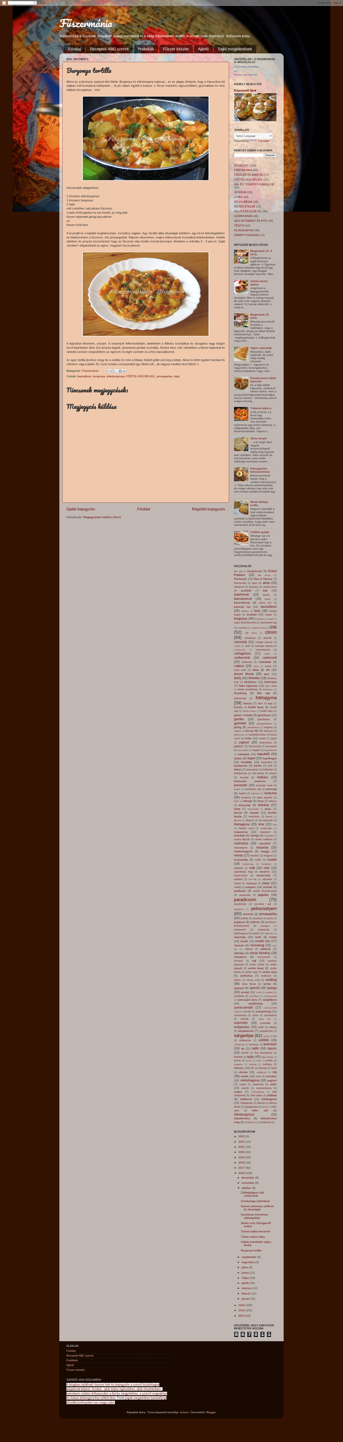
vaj (275, 1072)
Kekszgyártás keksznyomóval (260, 470)
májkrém (238, 868)
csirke (267, 654)
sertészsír (266, 975)
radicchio (268, 933)
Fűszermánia (85, 23)
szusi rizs (264, 1019)
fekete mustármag (247, 689)
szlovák (244, 1019)
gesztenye (264, 715)
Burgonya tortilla (251, 1250)
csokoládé (264, 662)
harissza (268, 731)
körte (237, 808)
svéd (258, 992)
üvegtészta (250, 1122)
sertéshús (246, 975)
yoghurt (272, 1080)
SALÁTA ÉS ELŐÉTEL (248, 211)
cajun (270, 619)
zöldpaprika (246, 1103)
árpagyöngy (251, 1106)
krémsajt (271, 789)
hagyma (268, 727)
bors (257, 611)
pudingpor (265, 926)
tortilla (269, 1060)
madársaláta (266, 828)
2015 (242, 1305)
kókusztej (245, 805)
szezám (247, 1011)
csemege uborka (263, 646)
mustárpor (266, 864)
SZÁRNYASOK (243, 216)
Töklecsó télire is (260, 408)
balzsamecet (243, 598)
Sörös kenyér (258, 438)
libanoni (237, 820)
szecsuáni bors (247, 999)
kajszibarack (270, 750)
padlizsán (240, 890)
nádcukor (267, 879)
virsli (258, 1076)
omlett (237, 887)
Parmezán (240, 578)
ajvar (254, 583)
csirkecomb (242, 657)
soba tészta (249, 984)
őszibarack (265, 1122)
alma (266, 583)
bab (265, 590)
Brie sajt (238, 571)
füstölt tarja (266, 711)
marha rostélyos (264, 839)
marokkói (265, 843)
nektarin (238, 879)
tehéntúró (270, 1044)
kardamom (241, 765)
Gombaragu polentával (255, 1201)
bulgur (268, 614)
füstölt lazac (256, 707)
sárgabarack (246, 1030)
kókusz (273, 801)
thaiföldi (238, 1057)
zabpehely (258, 1084)
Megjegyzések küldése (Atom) (102, 517)
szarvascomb (270, 996)
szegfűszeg (255, 1003)
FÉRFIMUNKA (243, 170)
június (246, 1272)
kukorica (255, 793)
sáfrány (273, 1027)
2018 (242, 1162)
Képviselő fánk (245, 90)
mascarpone (241, 847)
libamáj (269, 816)
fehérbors (250, 682)
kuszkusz (246, 797)
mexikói (254, 855)
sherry (237, 980)
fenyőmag (240, 693)
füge (270, 703)
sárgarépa (243, 1035)
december (248, 1177)
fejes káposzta (248, 685)
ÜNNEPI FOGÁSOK (246, 235)
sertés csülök (257, 964)
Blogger (211, 1412)
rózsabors (240, 956)
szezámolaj (240, 1015)
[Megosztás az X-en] (117, 371)
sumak (245, 992)
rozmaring (257, 945)
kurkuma (271, 793)
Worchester (240, 583)
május (246, 1277)
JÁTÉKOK (240, 192)
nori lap (252, 879)
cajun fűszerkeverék (245, 622)
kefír (270, 765)
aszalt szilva (270, 587)
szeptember (249, 1257)
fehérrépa (270, 682)
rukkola (249, 949)
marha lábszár (242, 839)
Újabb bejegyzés (80, 509)
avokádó (246, 590)
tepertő (245, 1052)
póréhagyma (241, 933)
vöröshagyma (249, 1080)
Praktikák (146, 49)
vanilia (245, 1076)
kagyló (256, 750)
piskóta (244, 918)
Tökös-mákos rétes (253, 1236)
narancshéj (263, 875)
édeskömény (242, 1118)
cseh (247, 646)
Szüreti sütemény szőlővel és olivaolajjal (257, 1208)
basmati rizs (242, 606)
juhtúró (238, 746)
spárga (272, 988)
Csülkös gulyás (259, 532)
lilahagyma (242, 824)
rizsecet (239, 945)
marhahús (241, 843)
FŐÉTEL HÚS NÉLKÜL (140, 376)
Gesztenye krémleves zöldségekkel (254, 1216)
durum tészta (244, 674)
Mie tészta (264, 575)
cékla (255, 669)
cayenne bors (258, 628)
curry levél (240, 670)
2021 (242, 1146)
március (247, 1288)
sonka (267, 983)
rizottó (244, 941)
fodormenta (240, 698)
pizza (270, 918)
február (246, 1293)
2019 (242, 1157)
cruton (237, 646)
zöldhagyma (269, 1099)
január (246, 1298)
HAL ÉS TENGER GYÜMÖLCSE (254, 184)
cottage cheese (264, 642)
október (247, 1188)
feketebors (268, 689)
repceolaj (240, 937)
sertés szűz (251, 972)
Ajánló (203, 49)
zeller (273, 1084)
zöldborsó (246, 1099)
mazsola (262, 847)
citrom (271, 632)
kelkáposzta (240, 773)
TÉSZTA (239, 225)
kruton (237, 789)
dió (268, 669)
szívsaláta (265, 1023)
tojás (177, 376)
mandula (239, 835)
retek (258, 937)
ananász (253, 587)
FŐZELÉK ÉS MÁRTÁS (248, 174)
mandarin (265, 832)
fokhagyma (266, 697)
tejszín (272, 1048)
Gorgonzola (254, 571)
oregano (250, 887)
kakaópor (244, 754)
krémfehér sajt (253, 789)
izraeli (262, 738)
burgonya (99, 376)
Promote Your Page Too (245, 75)
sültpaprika (245, 1040)
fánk (260, 703)
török (274, 1068)
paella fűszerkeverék (265, 891)
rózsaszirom (263, 957)
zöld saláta (256, 1095)
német (237, 883)
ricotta (273, 937)
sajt (254, 960)
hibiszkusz (239, 734)
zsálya (238, 1091)
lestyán (254, 812)
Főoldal (74, 49)
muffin (258, 859)
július (245, 1267)
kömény (263, 805)
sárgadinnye (266, 1031)
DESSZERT (241, 165)
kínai (261, 801)
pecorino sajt (263, 904)
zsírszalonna (257, 1092)
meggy (265, 851)
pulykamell (240, 929)
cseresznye (240, 650)
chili (273, 627)
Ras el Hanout (263, 578)
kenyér (273, 773)
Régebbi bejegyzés (208, 509)
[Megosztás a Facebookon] (120, 371)
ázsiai (264, 1107)
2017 (242, 1167)
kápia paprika (264, 797)
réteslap (239, 953)
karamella (266, 762)
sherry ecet (253, 980)
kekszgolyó (253, 769)
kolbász (262, 777)
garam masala (243, 715)
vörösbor (271, 1076)
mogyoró (268, 855)
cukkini (239, 666)
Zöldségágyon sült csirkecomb (252, 1194)
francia (247, 703)
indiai (248, 738)
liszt (275, 824)
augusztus (248, 1262)
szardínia (253, 996)
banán (268, 599)
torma (248, 1060)
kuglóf (242, 793)
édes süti (260, 1110)
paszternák (240, 904)
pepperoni (239, 909)
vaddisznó (261, 1072)
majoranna (241, 831)
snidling (271, 979)
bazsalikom (84, 376)
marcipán (268, 835)
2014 (242, 1310)
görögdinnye (253, 727)
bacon (266, 594)
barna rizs (265, 602)
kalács (238, 758)
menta (238, 855)
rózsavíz (238, 960)
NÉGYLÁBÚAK (243, 201)
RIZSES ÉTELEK (244, 206)
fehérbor (254, 678)
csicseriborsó (263, 649)
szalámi (269, 992)
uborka (243, 1072)
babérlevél (241, 594)
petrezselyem (264, 908)
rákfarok (265, 949)
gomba (239, 719)
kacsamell (271, 746)
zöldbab (272, 1095)
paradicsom (245, 899)
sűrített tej (239, 1044)
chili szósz (251, 633)
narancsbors (241, 875)
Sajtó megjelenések (235, 49)
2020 (242, 1152)
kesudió (244, 777)
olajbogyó (251, 883)
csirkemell (269, 657)
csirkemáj (247, 662)
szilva (255, 1015)
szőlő (261, 1027)
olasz (266, 883)
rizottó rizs (262, 941)
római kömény (260, 953)
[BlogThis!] (113, 371)
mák (252, 868)
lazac (268, 808)
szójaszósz (242, 1027)
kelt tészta (258, 773)
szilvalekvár (270, 1015)
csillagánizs (242, 653)
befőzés (245, 611)
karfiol (257, 765)
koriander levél (264, 785)
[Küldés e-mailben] (109, 371)
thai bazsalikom (263, 1052)
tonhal (237, 1060)
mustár (272, 859)
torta (259, 1060)
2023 (242, 1136)
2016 (242, 1173)
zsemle (245, 1088)
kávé (236, 801)
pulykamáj (263, 929)
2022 (242, 1141)
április (246, 1283)
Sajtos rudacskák (261, 348)
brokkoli (252, 614)
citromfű (267, 638)
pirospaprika (164, 376)
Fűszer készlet (176, 49)
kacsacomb (255, 746)
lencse (238, 812)
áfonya (261, 1103)
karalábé (246, 762)
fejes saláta (271, 686)
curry (268, 666)
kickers (184, 1412)
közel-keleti (253, 809)
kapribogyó (270, 758)
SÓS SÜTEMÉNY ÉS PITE (250, 220)
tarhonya (253, 1044)
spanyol (239, 988)
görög (237, 727)
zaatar (242, 1084)
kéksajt (247, 801)
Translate (263, 140)
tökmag (263, 1068)
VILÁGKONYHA (244, 230)
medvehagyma (243, 851)
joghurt (244, 742)
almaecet (239, 587)
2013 (242, 1315)
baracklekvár (242, 602)
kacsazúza (243, 750)
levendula (254, 816)
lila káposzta (266, 820)
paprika (263, 895)
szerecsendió (243, 1007)
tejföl (255, 1048)
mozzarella (241, 859)
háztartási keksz (257, 734)
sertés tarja (269, 972)
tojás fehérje (267, 1057)
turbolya (267, 1064)
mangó (254, 835)
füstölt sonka (249, 711)
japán (274, 738)
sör (275, 1036)
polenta (255, 922)
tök (252, 1068)
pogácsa (239, 922)
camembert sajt (268, 622)
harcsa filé (251, 730)
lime (261, 824)
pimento (248, 914)
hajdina (237, 731)
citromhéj (240, 642)
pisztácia (258, 918)
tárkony (238, 1068)
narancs (264, 871)
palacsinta (245, 895)
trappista (238, 1064)
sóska (266, 1036)
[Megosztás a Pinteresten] (124, 371)
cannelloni (242, 628)
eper (267, 674)
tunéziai (252, 1064)
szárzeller (241, 1022)
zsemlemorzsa (264, 1088)
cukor (256, 666)
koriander (240, 785)
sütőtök (264, 1040)
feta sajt (263, 693)
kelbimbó (268, 769)
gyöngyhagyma (264, 723)
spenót (254, 988)
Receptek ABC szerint (109, 49)
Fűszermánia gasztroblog (246, 66)
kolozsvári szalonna (250, 781)
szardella (239, 996)
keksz (237, 769)
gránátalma (263, 719)
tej (242, 1048)
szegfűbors (270, 999)
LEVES (238, 197)
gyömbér (240, 723)
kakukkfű (263, 754)
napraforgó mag (243, 871)
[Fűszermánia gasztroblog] (235, 70)
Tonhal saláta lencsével (255, 1231)
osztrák (267, 887)
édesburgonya (116, 376)
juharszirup (265, 742)
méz (267, 868)
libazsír (250, 820)
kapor (251, 758)
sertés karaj (256, 968)
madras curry (246, 828)
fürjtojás (238, 707)
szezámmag (263, 1011)
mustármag (247, 864)
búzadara (259, 619)
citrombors (250, 638)
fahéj (237, 678)
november (248, 1182)
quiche (256, 933)
